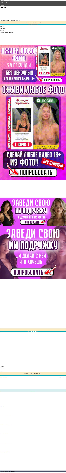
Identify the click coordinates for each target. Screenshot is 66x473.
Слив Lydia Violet (2, 406)
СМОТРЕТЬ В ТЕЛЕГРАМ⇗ (33, 24)
